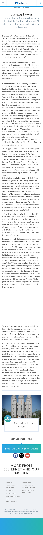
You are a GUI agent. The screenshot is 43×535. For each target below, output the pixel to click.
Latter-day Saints (21, 7)
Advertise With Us (12, 485)
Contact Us (10, 488)
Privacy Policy (27, 482)
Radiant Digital (11, 502)
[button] (40, 3)
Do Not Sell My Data (28, 488)
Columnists (10, 490)
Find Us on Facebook (13, 496)
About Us (9, 482)
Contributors (11, 493)
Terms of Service (27, 485)
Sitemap (8, 499)
